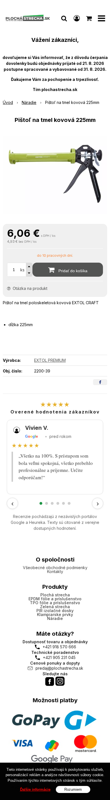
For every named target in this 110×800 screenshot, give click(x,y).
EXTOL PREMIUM (50, 360)
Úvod (8, 102)
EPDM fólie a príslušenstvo (55, 598)
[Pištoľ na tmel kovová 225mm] (55, 175)
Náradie (29, 102)
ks (22, 269)
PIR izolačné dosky (55, 610)
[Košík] (89, 18)
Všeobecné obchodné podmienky (55, 567)
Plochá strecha (55, 594)
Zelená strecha (55, 606)
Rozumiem (73, 789)
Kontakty (55, 571)
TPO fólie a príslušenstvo (55, 602)
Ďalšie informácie (35, 789)
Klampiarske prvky (55, 614)
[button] (64, 18)
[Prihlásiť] (77, 18)
